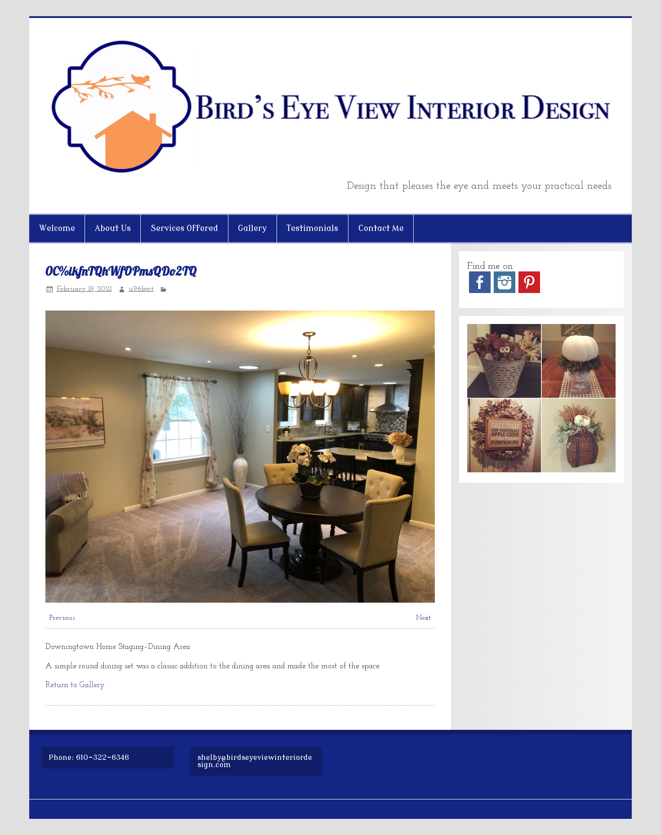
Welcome (57, 228)
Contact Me (381, 228)
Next (423, 618)
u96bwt (141, 289)
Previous (62, 618)
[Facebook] (480, 291)
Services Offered (184, 228)
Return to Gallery (75, 685)
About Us (113, 228)
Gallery (252, 228)
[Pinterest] (529, 291)
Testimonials (312, 228)
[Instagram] (504, 291)
